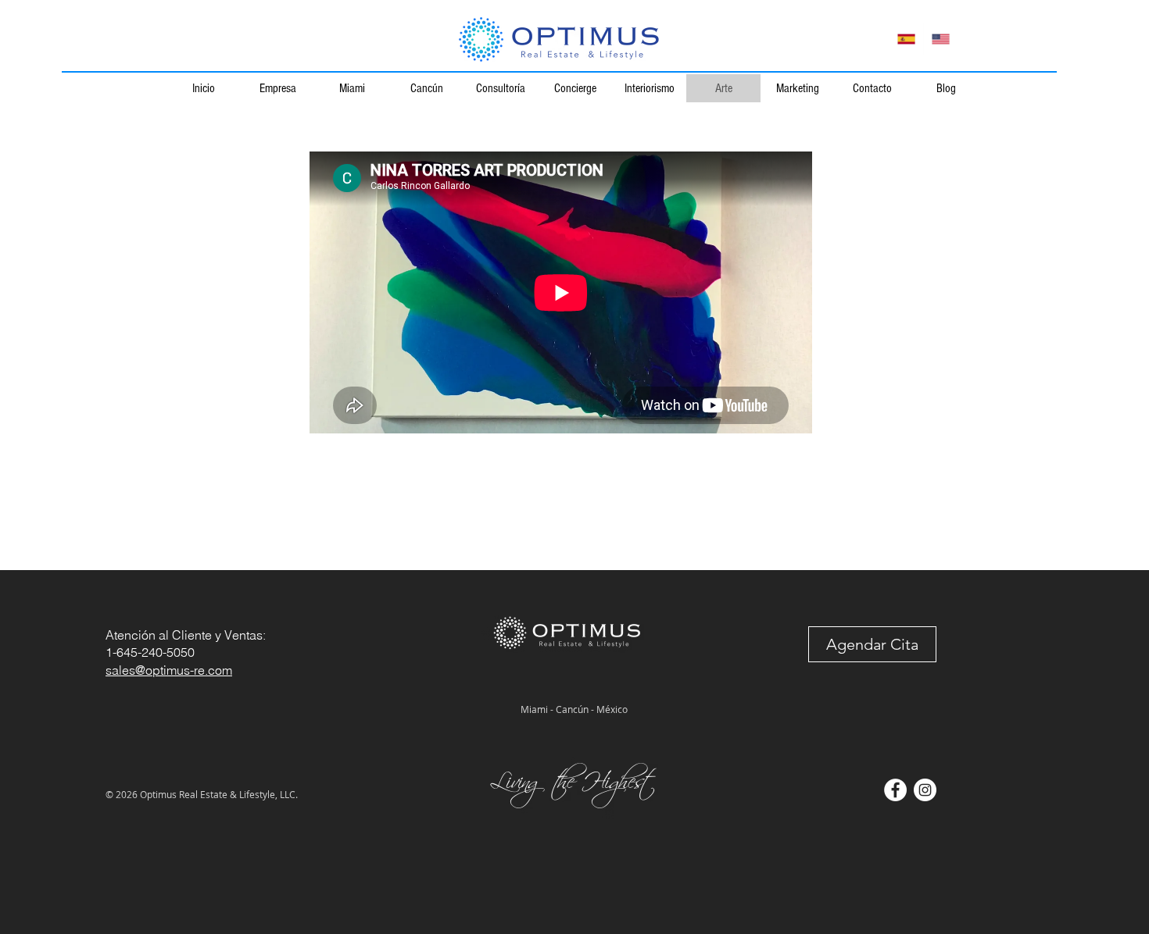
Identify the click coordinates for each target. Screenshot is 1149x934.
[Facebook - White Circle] (895, 790)
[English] (940, 39)
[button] (872, 644)
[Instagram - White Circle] (925, 790)
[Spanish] (906, 39)
